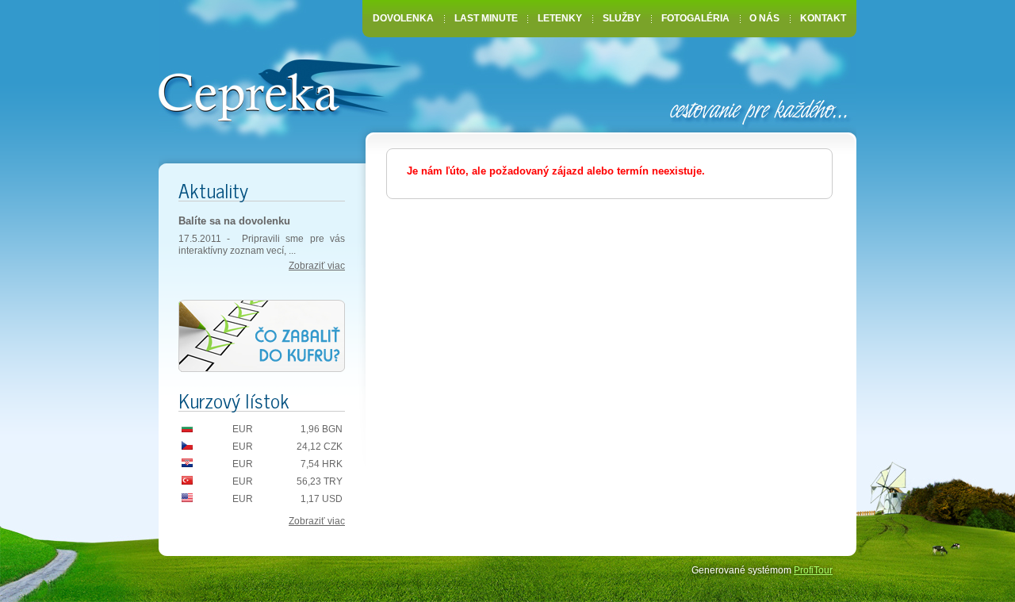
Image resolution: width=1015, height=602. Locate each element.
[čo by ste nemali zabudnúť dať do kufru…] (261, 337)
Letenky (560, 18)
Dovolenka (403, 18)
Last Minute (486, 18)
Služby (622, 18)
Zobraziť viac (317, 265)
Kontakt (823, 18)
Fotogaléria (695, 18)
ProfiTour (813, 570)
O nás (764, 18)
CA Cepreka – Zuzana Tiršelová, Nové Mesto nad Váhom (279, 89)
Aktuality (213, 190)
